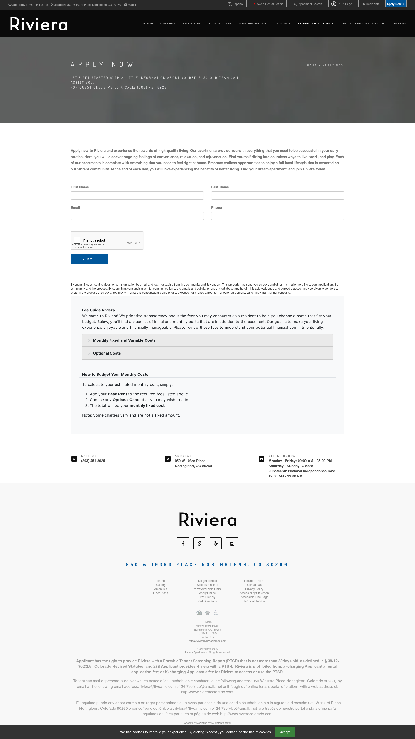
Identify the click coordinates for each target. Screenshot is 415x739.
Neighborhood (253, 23)
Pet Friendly (207, 597)
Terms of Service (254, 601)
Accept (285, 731)
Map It (132, 4)
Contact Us (254, 585)
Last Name (220, 187)
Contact (283, 23)
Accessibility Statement (254, 593)
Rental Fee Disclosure (362, 23)
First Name (80, 187)
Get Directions (207, 601)
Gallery (168, 23)
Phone (216, 207)
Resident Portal (254, 580)
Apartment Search (310, 4)
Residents (372, 4)
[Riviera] (207, 518)
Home (148, 23)
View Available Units (207, 589)
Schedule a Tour (207, 585)
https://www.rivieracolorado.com (207, 641)
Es (238, 4)
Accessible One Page (254, 597)
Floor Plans (220, 23)
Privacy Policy (254, 589)
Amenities (192, 23)
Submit (89, 258)
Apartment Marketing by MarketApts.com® (207, 723)
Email (75, 207)
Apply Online (207, 593)
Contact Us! (207, 637)
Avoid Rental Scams (269, 4)
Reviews (399, 23)
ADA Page (345, 4)
